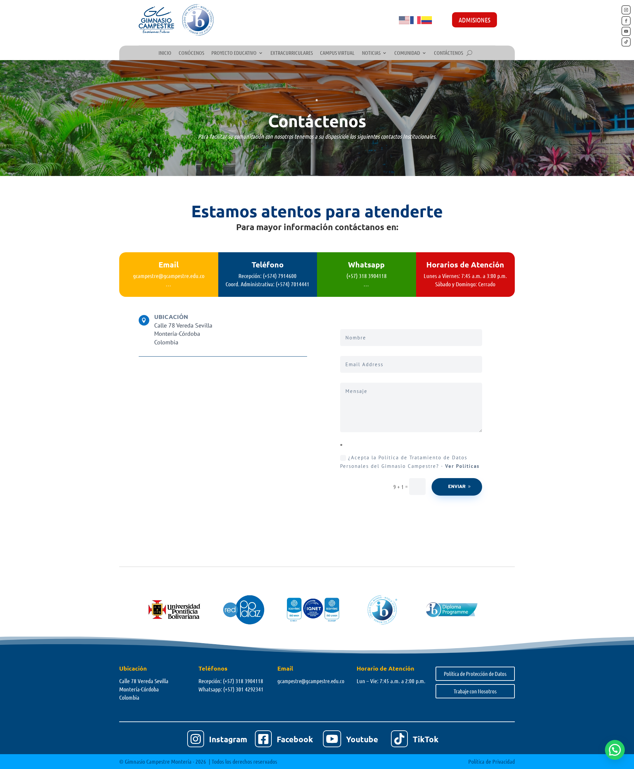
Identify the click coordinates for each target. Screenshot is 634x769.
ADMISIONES (474, 20)
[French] (415, 19)
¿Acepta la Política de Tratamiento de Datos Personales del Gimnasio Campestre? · (409, 461)
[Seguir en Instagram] (626, 10)
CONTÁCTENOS (448, 53)
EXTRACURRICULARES (291, 53)
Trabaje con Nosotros (475, 691)
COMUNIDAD (407, 53)
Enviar (457, 487)
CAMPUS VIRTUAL (337, 53)
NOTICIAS (371, 53)
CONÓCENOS (191, 53)
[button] (615, 750)
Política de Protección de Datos (475, 673)
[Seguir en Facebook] (626, 20)
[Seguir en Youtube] (626, 31)
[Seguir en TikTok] (626, 42)
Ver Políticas (462, 466)
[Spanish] (427, 19)
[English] (404, 19)
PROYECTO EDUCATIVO (234, 53)
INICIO (164, 53)
